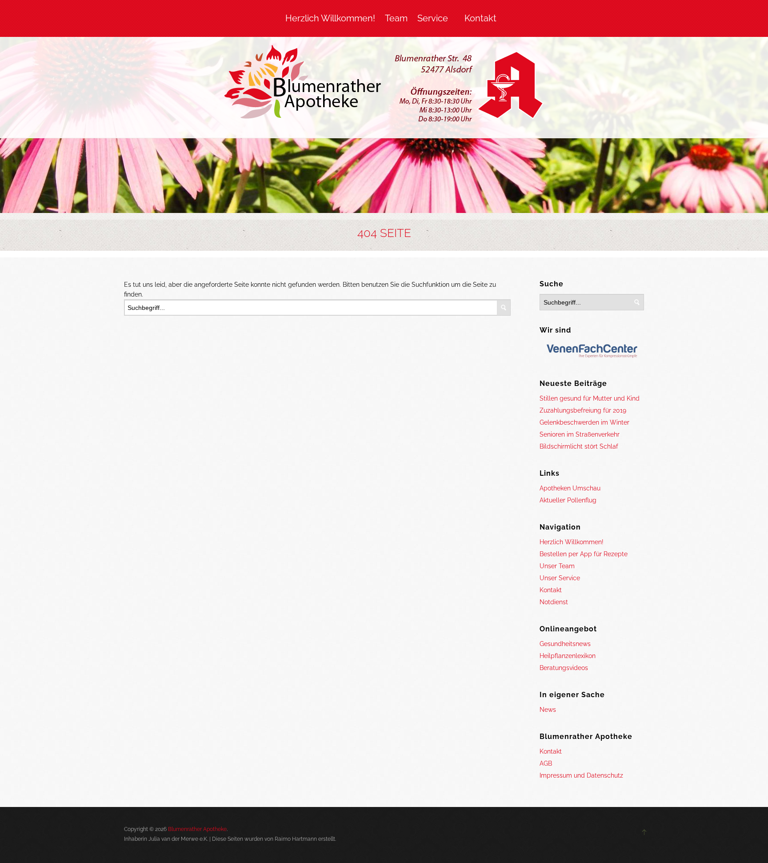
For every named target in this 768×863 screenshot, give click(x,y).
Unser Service (560, 578)
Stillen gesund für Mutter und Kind (590, 398)
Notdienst (554, 602)
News (548, 709)
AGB (546, 763)
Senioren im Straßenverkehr (580, 434)
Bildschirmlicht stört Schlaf (579, 446)
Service (432, 18)
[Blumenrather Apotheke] (384, 85)
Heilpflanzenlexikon (568, 655)
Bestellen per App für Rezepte (584, 554)
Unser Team (557, 566)
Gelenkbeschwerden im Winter (584, 422)
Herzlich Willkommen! (330, 18)
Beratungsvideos (564, 667)
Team (396, 18)
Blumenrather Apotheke (197, 829)
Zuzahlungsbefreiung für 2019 (583, 410)
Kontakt (480, 18)
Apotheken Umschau (570, 488)
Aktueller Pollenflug (568, 500)
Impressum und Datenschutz (581, 775)
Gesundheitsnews (565, 643)
